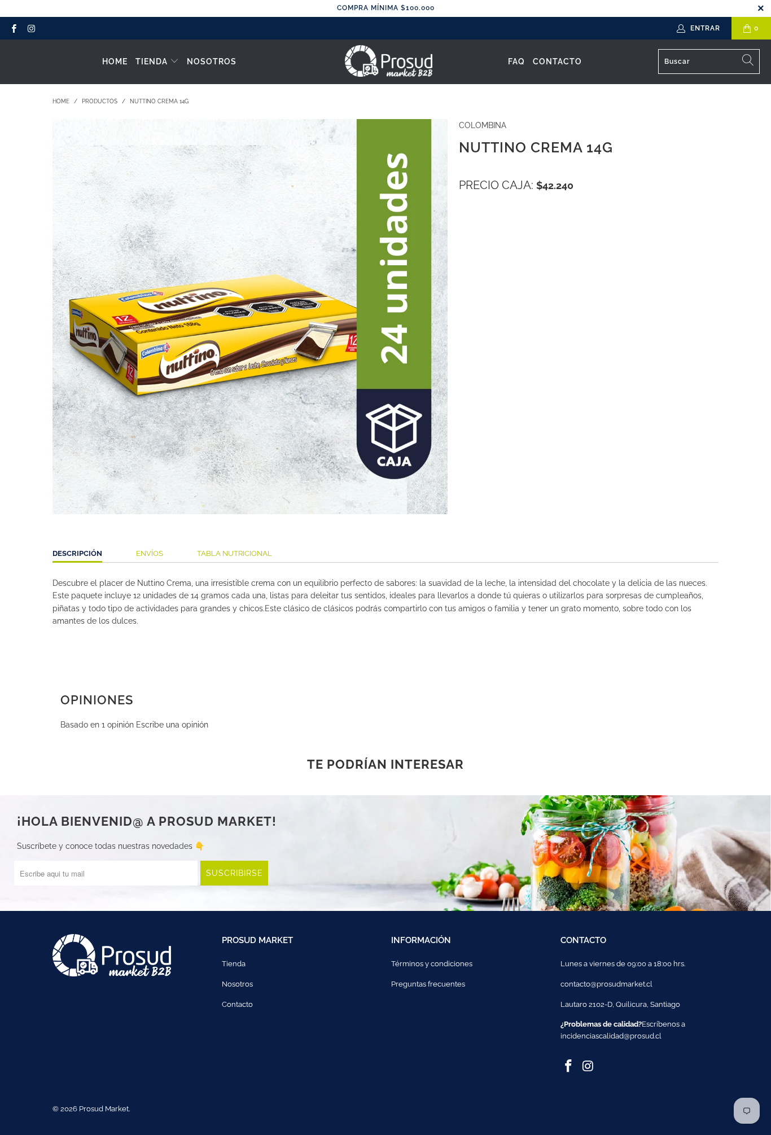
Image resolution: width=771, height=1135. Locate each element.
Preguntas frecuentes (428, 984)
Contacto (557, 61)
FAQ (516, 61)
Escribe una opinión (172, 724)
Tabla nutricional (234, 553)
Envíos (149, 553)
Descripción (77, 553)
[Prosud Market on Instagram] (31, 28)
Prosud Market (104, 1109)
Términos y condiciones (431, 963)
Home (115, 61)
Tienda (152, 61)
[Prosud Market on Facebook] (13, 28)
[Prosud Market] (388, 61)
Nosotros (211, 61)
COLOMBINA (482, 125)
